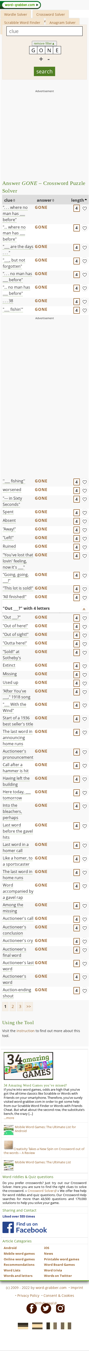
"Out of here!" (15, 625)
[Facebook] (30, 1308)
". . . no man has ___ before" (17, 276)
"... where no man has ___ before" (14, 233)
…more (9, 1118)
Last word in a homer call (16, 847)
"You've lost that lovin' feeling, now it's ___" (18, 561)
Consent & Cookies (59, 1295)
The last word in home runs (17, 874)
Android (10, 1248)
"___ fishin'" (13, 309)
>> (28, 1006)
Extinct (9, 665)
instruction (26, 1030)
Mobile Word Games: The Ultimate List (43, 1162)
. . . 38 (8, 300)
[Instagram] (59, 1308)
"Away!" (9, 529)
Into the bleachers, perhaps (12, 811)
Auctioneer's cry (18, 940)
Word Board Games (59, 1265)
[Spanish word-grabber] (36, 1325)
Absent (9, 520)
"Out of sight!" (15, 634)
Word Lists (12, 1270)
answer (44, 200)
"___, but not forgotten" (14, 263)
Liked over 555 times (18, 1216)
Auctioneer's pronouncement (18, 754)
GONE (41, 207)
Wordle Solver (15, 14)
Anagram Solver (62, 22)
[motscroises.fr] (50, 1325)
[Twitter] (44, 1308)
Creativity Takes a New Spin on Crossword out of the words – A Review (44, 1151)
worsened (12, 489)
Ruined (9, 546)
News (48, 1254)
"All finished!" (14, 596)
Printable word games (61, 1259)
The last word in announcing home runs (17, 737)
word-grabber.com (51, 1287)
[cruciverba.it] (64, 1325)
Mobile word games (19, 1254)
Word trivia (53, 1270)
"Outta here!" (15, 643)
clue (8, 200)
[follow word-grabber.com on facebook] (24, 1227)
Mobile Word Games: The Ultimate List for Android (45, 1129)
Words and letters (18, 1276)
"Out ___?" (12, 617)
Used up (10, 682)
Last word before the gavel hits (18, 831)
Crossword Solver (50, 14)
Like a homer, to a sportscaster (18, 861)
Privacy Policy (28, 1295)
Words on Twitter (58, 1276)
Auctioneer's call (18, 918)
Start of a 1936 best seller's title (18, 721)
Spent (8, 511)
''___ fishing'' (14, 481)
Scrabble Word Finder (22, 22)
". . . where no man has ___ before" (15, 213)
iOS (46, 1248)
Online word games (19, 1259)
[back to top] (84, 609)
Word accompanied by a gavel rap (18, 891)
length (77, 200)
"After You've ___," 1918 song (16, 694)
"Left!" (8, 537)
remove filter (44, 43)
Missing (10, 673)
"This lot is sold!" (18, 588)
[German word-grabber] (21, 1325)
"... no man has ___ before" (16, 290)
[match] (84, 208)
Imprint (77, 1287)
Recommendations (19, 1265)
